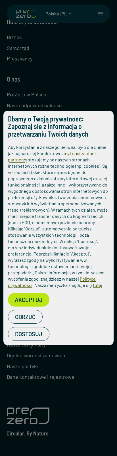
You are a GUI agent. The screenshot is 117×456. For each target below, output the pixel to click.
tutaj (97, 285)
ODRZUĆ (25, 316)
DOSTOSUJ (28, 334)
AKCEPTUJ (29, 299)
